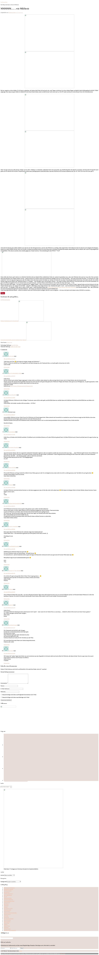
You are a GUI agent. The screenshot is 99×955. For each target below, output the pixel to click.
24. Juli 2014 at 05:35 (9, 573)
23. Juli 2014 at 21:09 (9, 653)
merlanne (10, 650)
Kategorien (4, 881)
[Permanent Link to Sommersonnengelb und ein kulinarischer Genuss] (38, 340)
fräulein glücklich (8, 893)
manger (6, 907)
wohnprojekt (7, 929)
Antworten (6, 367)
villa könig (6, 923)
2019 (20, 951)
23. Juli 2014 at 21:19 (9, 607)
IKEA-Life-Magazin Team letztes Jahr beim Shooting (62, 287)
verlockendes (7, 920)
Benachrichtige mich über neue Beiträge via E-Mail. (15, 697)
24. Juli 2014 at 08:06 (9, 529)
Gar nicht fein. (14, 345)
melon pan (11, 356)
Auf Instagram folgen (7, 938)
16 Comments (19, 12)
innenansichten (8, 898)
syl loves (6, 915)
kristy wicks (7, 902)
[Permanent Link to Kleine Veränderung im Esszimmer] (31, 321)
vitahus (6, 924)
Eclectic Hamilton (13, 526)
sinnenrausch (7, 914)
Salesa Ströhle (12, 467)
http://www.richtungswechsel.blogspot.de (21, 386)
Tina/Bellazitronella (13, 546)
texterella (6, 917)
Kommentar (4, 683)
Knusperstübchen (8, 899)
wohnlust (6, 927)
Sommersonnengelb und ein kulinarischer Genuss (13, 340)
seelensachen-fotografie (10, 912)
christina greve (8, 890)
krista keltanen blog (9, 901)
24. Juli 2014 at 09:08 (9, 487)
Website (3, 691)
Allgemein (9, 342)
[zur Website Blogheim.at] (5, 933)
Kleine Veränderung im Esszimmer (10, 321)
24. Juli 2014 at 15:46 (9, 434)
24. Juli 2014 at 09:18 (9, 470)
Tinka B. (10, 484)
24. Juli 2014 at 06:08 (9, 549)
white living (7, 926)
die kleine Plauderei (13, 447)
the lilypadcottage (8, 918)
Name (2, 686)
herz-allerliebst (8, 895)
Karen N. (10, 605)
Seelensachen (4, 2)
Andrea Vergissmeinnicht (15, 503)
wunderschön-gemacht (10, 930)
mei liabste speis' (8, 908)
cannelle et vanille (8, 889)
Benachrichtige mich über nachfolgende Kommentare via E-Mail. (19, 694)
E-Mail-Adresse (5, 688)
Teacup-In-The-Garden (14, 570)
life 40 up (6, 904)
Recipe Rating (4, 672)
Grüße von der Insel (15, 346)
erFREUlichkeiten (5, 299)
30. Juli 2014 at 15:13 (9, 359)
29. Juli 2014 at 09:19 (9, 376)
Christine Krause (12, 625)
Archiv (2, 875)
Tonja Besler (11, 431)
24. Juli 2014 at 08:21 (9, 506)
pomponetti (7, 911)
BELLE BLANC (12, 395)
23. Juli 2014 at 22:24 (9, 592)
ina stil (5, 896)
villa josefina (7, 921)
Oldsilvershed (7, 909)
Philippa (10, 589)
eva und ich (7, 892)
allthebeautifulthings (9, 887)
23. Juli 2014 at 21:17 (9, 627)
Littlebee (6, 905)
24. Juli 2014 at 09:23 (9, 450)
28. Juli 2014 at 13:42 (9, 397)
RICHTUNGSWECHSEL (14, 373)
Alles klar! (62, 953)
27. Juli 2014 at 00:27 (9, 414)
